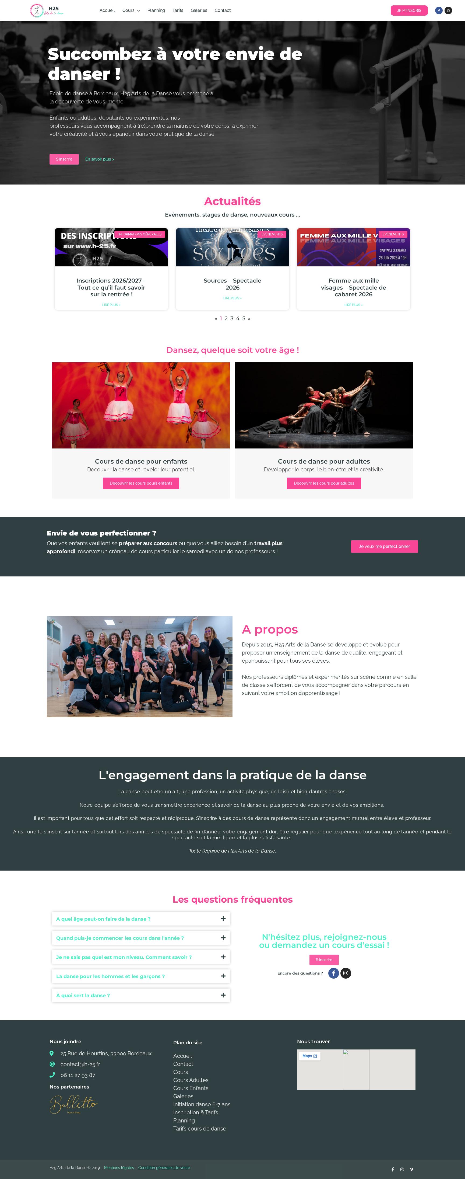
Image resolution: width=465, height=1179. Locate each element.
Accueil (107, 10)
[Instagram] (448, 10)
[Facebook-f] (333, 973)
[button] (141, 919)
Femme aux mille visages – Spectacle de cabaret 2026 (353, 287)
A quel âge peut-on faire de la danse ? (103, 919)
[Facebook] (439, 10)
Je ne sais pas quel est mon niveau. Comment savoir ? (124, 957)
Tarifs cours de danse (199, 1128)
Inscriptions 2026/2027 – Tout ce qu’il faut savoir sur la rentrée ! (111, 287)
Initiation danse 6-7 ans (202, 1104)
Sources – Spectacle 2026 (232, 284)
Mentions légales (119, 1168)
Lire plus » (111, 305)
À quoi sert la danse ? (83, 996)
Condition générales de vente (164, 1168)
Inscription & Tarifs (195, 1112)
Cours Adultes (191, 1080)
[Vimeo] (411, 1169)
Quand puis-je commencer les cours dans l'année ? (120, 938)
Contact (223, 10)
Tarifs (177, 10)
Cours (128, 10)
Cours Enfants (191, 1088)
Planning (156, 10)
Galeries (199, 10)
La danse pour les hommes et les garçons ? (110, 976)
